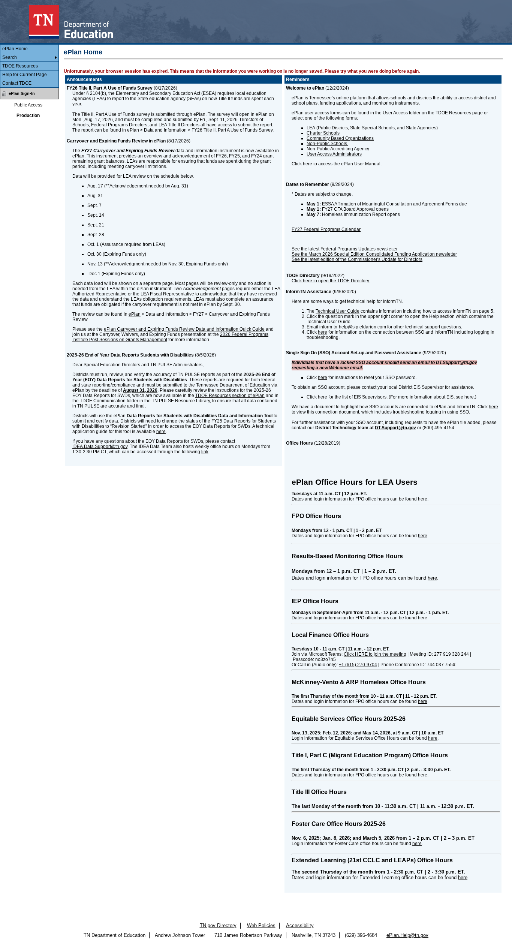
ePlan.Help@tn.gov (407, 935)
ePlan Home (15, 48)
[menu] (29, 66)
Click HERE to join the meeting (375, 654)
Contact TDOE (16, 83)
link (204, 451)
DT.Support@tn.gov (395, 427)
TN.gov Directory (218, 925)
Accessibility (300, 925)
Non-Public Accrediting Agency (338, 148)
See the (299, 259)
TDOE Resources (20, 66)
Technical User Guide (337, 311)
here (161, 431)
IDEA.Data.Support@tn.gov (99, 446)
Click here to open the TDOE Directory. (331, 280)
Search (9, 57)
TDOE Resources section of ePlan (230, 395)
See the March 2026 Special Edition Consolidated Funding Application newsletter (374, 254)
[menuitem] (29, 49)
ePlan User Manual (360, 163)
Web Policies (261, 925)
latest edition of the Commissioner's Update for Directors (365, 259)
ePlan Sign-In (22, 93)
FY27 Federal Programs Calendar (326, 229)
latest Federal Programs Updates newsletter (353, 249)
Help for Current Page (24, 74)
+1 (358, 664)
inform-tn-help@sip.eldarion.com (352, 327)
